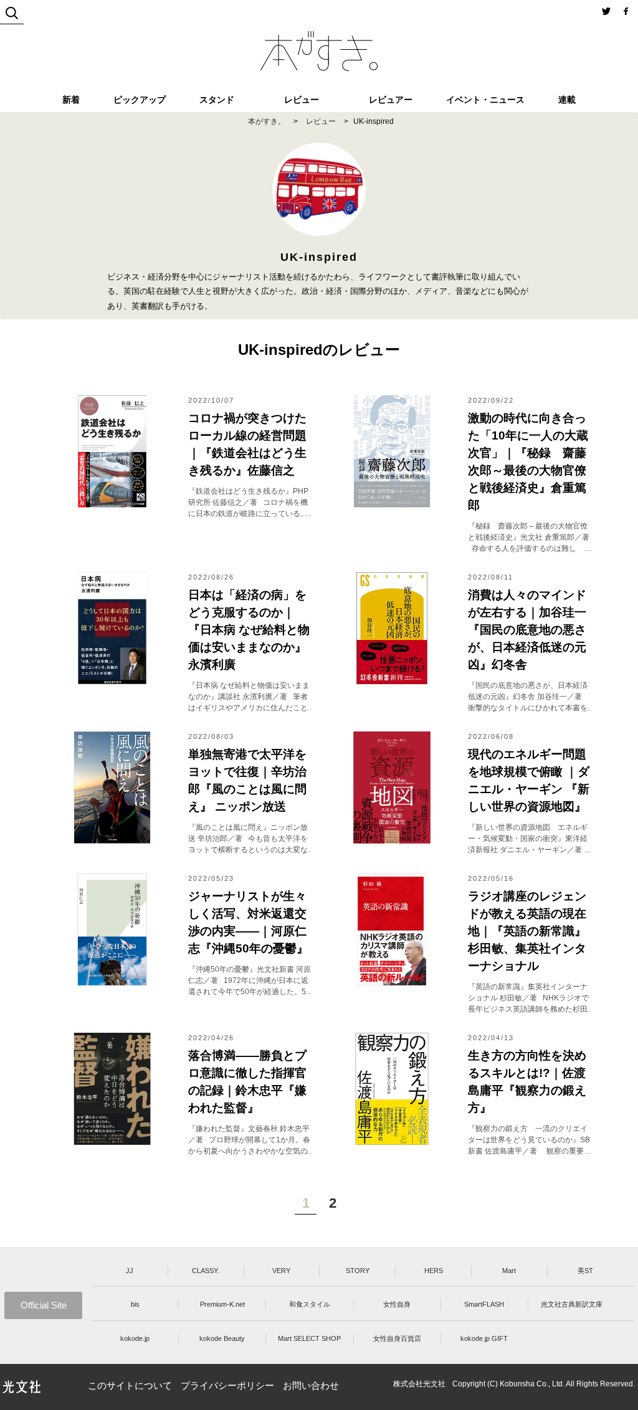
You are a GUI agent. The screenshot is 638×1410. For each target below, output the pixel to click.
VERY (281, 1270)
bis (135, 1304)
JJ (129, 1270)
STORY (357, 1270)
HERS (433, 1270)
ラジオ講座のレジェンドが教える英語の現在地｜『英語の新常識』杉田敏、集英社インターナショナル (527, 931)
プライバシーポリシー (227, 1385)
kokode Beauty (222, 1338)
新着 (71, 100)
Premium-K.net (222, 1304)
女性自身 (397, 1304)
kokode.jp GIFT (484, 1338)
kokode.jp (135, 1338)
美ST (585, 1270)
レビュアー (390, 100)
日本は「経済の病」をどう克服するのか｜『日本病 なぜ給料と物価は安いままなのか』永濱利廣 (249, 629)
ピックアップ (139, 100)
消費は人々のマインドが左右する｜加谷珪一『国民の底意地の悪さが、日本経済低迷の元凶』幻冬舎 (527, 629)
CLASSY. (205, 1270)
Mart (509, 1270)
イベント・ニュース (485, 100)
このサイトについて (130, 1385)
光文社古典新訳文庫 (571, 1304)
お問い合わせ (311, 1385)
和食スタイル (309, 1304)
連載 (567, 100)
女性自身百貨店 (397, 1338)
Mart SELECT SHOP (309, 1338)
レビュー (301, 100)
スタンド (216, 100)
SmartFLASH (484, 1304)
